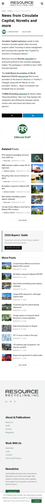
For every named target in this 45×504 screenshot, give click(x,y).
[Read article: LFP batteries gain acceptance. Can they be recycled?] (6, 346)
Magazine (10, 432)
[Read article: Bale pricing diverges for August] (6, 328)
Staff (8, 426)
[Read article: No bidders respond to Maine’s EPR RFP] (37, 189)
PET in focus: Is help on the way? (25, 335)
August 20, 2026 (19, 181)
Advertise (9, 448)
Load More (22, 220)
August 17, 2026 (20, 300)
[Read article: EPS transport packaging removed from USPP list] (37, 158)
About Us (9, 422)
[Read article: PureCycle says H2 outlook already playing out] (6, 307)
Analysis (10, 11)
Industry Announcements (23, 11)
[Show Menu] (3, 3)
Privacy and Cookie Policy (19, 501)
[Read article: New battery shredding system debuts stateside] (37, 199)
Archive (9, 429)
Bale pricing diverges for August (25, 326)
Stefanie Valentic (9, 171)
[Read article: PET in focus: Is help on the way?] (6, 337)
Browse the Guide (13, 248)
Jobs (8, 451)
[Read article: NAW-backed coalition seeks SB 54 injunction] (37, 168)
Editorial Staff (13, 32)
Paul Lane (7, 161)
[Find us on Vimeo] (11, 401)
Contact (9, 455)
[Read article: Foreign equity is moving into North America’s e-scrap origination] (6, 317)
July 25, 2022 (26, 32)
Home (4, 11)
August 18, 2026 (20, 329)
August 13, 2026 (20, 310)
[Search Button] (42, 3)
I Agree (36, 501)
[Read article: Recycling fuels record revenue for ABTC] (37, 179)
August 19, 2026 (24, 213)
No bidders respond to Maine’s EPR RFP (28, 274)
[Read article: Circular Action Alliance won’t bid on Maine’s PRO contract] (37, 210)
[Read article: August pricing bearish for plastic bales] (6, 357)
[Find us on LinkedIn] (6, 401)
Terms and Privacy (13, 458)
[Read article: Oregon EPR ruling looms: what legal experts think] (6, 296)
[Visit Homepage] (22, 3)
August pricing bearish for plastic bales (27, 355)
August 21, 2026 (19, 161)
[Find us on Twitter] (15, 401)
